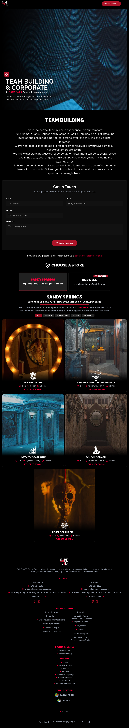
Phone (9, 211)
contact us (65, 681)
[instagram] (38, 601)
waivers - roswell (65, 678)
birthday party (65, 651)
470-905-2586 (37, 586)
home (65, 662)
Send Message (66, 243)
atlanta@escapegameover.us (88, 256)
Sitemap (65, 711)
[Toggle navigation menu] (125, 3)
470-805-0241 (95, 586)
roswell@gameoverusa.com (96, 589)
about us (65, 668)
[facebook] (34, 601)
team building (65, 654)
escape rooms (65, 665)
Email (68, 199)
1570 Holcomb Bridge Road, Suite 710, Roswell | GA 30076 (96, 593)
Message (10, 221)
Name (8, 199)
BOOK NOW (110, 4)
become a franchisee (65, 684)
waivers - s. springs (65, 674)
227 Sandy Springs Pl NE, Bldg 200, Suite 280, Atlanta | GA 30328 (64, 302)
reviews (65, 671)
